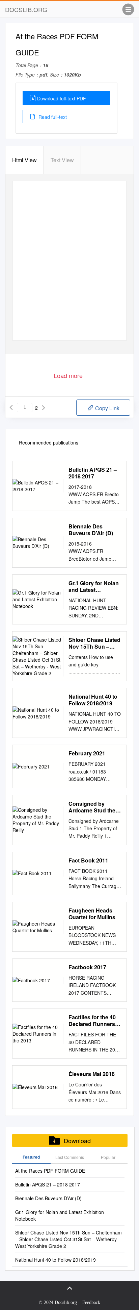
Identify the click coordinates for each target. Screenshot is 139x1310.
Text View (62, 160)
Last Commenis (69, 1157)
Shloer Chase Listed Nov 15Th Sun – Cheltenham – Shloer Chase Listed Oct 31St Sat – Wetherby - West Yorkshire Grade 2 (94, 643)
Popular (108, 1157)
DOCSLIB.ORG (26, 9)
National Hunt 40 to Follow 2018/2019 (92, 700)
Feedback (91, 1302)
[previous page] (11, 408)
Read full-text (52, 116)
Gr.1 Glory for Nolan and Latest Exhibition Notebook (94, 586)
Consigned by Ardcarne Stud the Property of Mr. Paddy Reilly (91, 807)
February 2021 (86, 753)
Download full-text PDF (61, 98)
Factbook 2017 (87, 967)
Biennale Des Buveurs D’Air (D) (90, 529)
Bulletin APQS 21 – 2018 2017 (92, 473)
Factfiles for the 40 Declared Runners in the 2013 (94, 1020)
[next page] (43, 408)
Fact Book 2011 (88, 860)
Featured (31, 1157)
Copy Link (106, 408)
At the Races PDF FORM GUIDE (50, 1170)
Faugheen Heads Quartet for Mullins (91, 914)
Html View (24, 160)
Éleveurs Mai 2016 (91, 1074)
